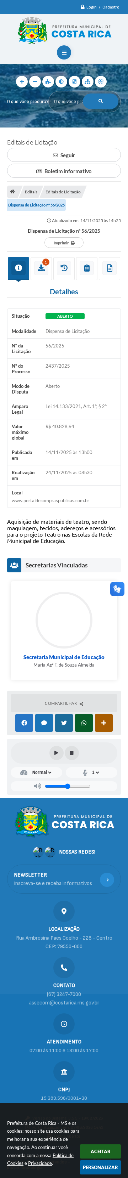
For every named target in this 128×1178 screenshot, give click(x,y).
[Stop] (72, 753)
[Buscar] (100, 101)
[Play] (56, 753)
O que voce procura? (27, 101)
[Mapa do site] (88, 81)
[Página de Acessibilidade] (101, 81)
